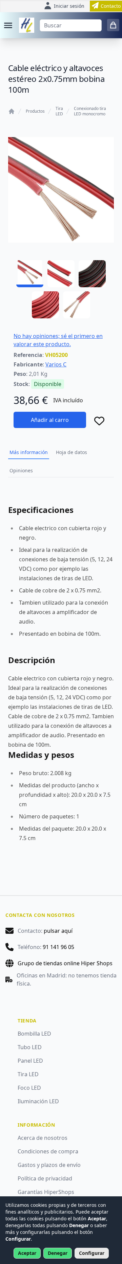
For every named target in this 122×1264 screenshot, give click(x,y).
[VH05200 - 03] (92, 273)
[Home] (11, 111)
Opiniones (21, 470)
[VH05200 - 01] (29, 273)
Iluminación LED (38, 1101)
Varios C (55, 364)
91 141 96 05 (58, 947)
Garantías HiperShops (46, 1192)
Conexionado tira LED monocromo (90, 111)
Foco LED (29, 1087)
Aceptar (27, 1253)
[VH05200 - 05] (76, 304)
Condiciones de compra (48, 1151)
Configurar (91, 1253)
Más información (28, 452)
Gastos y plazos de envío (49, 1165)
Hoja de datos (71, 452)
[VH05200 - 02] (61, 273)
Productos (35, 111)
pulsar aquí (58, 930)
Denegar (57, 1253)
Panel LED (30, 1060)
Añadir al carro (50, 420)
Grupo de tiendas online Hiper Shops (65, 963)
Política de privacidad (45, 1178)
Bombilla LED (34, 1033)
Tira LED (59, 111)
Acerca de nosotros (42, 1138)
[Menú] (8, 25)
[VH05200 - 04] (45, 304)
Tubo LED (30, 1047)
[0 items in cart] (113, 25)
